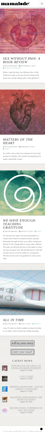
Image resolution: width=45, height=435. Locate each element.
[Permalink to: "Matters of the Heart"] (22, 112)
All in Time (13, 320)
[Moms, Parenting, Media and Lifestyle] (15, 3)
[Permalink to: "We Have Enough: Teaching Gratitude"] (22, 193)
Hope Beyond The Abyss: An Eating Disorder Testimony (26, 367)
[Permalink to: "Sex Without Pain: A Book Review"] (22, 31)
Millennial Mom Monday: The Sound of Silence (26, 398)
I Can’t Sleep (26, 376)
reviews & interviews (12, 68)
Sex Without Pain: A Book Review (21, 60)
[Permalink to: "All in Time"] (22, 292)
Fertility (36, 324)
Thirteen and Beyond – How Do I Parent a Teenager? (26, 388)
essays (6, 149)
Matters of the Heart (18, 141)
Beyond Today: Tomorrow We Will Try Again (26, 409)
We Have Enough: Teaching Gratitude (19, 224)
